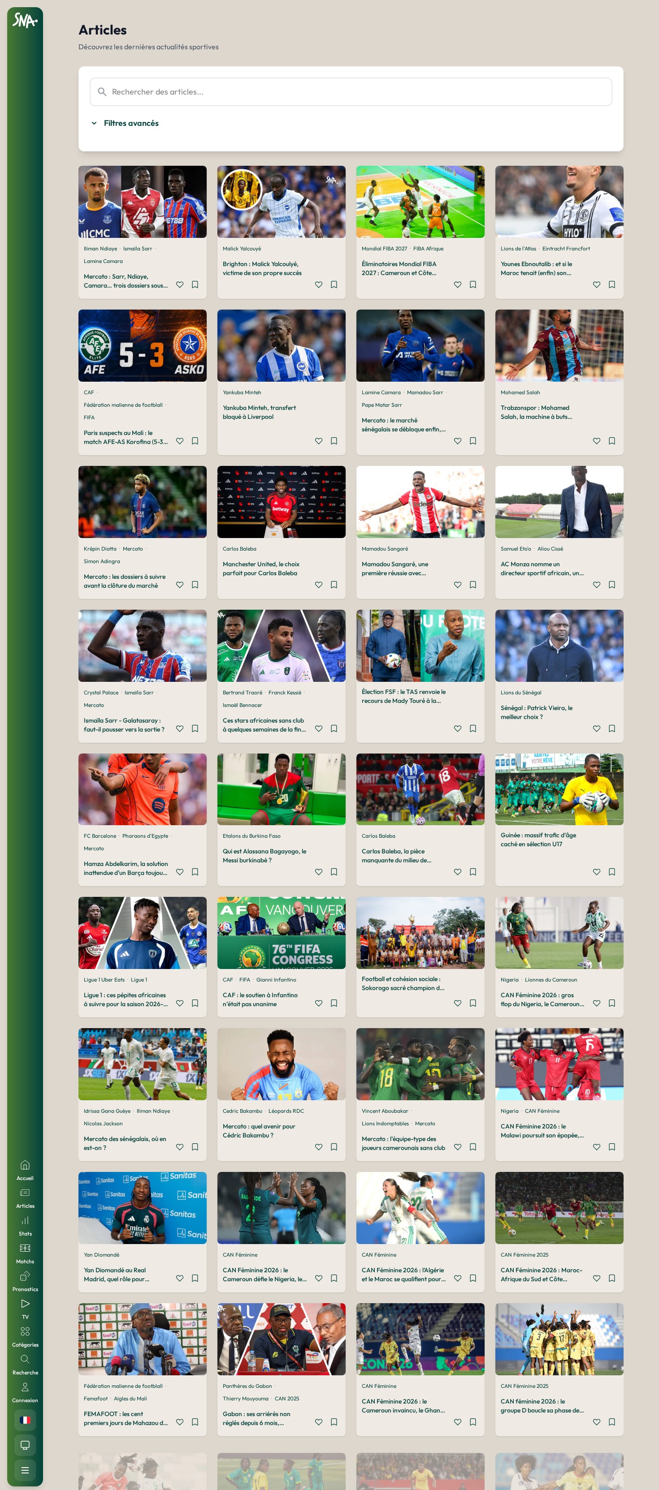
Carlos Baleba (239, 548)
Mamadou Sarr (425, 392)
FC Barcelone (100, 835)
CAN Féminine (542, 1110)
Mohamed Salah (520, 392)
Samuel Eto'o (516, 548)
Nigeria (510, 979)
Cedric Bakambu (242, 1110)
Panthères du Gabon (247, 1385)
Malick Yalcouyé (242, 248)
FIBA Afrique (428, 248)
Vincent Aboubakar (385, 1110)
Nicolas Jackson (103, 1123)
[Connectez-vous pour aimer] (179, 285)
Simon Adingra (102, 561)
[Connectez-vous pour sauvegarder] (195, 285)
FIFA (89, 417)
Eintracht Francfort (566, 248)
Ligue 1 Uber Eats (104, 979)
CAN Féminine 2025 (524, 1254)
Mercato (133, 548)
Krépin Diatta (100, 548)
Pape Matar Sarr (382, 404)
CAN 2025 (287, 1398)
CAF (89, 392)
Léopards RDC (286, 1110)
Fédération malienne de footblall (123, 404)
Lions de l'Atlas (518, 248)
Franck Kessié (285, 692)
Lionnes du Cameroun (551, 979)
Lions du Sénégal (521, 692)
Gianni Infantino (276, 979)
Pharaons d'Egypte (145, 835)
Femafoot (96, 1398)
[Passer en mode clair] (25, 1445)
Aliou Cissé (550, 548)
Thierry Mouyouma (246, 1398)
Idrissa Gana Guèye (107, 1110)
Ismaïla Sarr (137, 248)
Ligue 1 (139, 979)
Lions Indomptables (385, 1123)
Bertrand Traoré (242, 692)
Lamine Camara (103, 261)
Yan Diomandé (101, 1254)
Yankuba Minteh (242, 392)
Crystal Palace (101, 692)
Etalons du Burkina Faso (252, 835)
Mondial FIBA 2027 (384, 248)
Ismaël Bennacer (242, 705)
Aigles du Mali (130, 1398)
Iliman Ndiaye (100, 248)
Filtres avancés (131, 123)
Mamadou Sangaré (385, 548)
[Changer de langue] (25, 1420)
